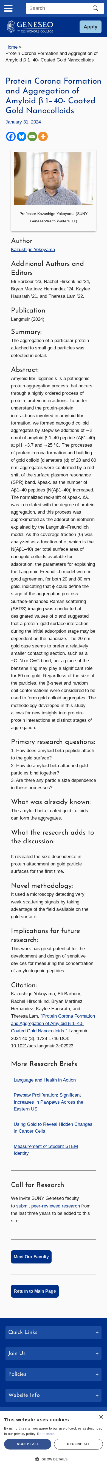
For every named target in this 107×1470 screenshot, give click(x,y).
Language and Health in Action (45, 1080)
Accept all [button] (28, 1444)
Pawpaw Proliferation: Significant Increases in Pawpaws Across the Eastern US (48, 1102)
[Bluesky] (21, 136)
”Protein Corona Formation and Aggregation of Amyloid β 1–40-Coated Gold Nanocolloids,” (53, 1023)
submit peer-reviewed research (48, 1206)
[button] (91, 26)
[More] (43, 136)
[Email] (32, 136)
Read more (46, 1434)
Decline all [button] (78, 1444)
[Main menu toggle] (8, 8)
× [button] (101, 1417)
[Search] (95, 8)
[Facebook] (11, 136)
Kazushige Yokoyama (33, 249)
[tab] (53, 1332)
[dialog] (53, 1440)
